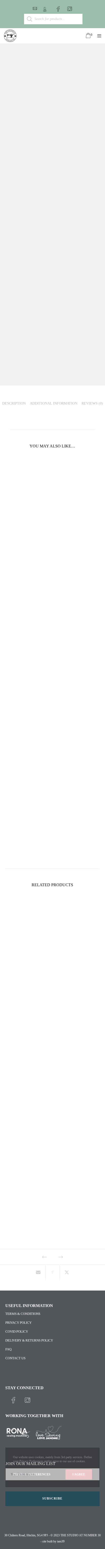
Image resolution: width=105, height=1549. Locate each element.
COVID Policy (16, 1331)
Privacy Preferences (31, 1474)
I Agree (78, 1474)
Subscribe (52, 1498)
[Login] (45, 9)
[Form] (35, 9)
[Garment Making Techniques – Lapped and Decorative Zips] (38, 1272)
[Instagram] (69, 9)
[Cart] (85, 35)
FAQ (8, 1349)
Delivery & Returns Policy (29, 1340)
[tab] (14, 403)
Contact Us (15, 1358)
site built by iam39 (53, 1541)
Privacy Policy (18, 1323)
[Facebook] (58, 9)
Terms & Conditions (22, 1314)
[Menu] (98, 35)
